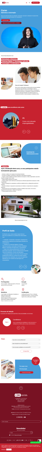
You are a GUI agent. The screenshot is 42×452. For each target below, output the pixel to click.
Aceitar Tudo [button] (9, 449)
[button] (26, 3)
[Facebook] (19, 417)
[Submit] (31, 432)
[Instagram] (17, 417)
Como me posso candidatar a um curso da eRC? (21, 347)
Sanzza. (23, 401)
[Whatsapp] (23, 417)
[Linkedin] (21, 417)
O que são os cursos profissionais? (18, 339)
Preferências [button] (3, 449)
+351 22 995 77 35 (18, 406)
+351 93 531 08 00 (16, 407)
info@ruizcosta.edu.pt (21, 405)
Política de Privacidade (18, 435)
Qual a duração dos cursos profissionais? (20, 343)
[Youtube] (24, 417)
